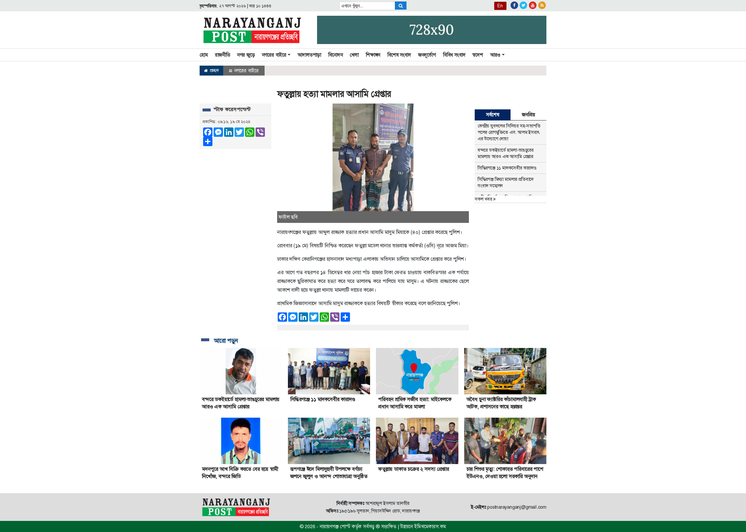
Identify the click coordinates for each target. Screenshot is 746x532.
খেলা (354, 55)
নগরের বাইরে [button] (274, 55)
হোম (204, 55)
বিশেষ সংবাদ (399, 55)
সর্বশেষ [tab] (492, 114)
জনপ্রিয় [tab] (528, 114)
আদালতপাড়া (309, 55)
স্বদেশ (477, 55)
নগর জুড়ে (246, 55)
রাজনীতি (222, 55)
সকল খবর (484, 199)
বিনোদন (335, 55)
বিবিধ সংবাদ (454, 55)
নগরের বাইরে (246, 70)
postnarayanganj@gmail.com (516, 507)
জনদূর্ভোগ (427, 55)
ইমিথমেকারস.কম (430, 526)
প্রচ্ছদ (214, 70)
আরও (495, 55)
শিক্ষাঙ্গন (373, 55)
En (500, 6)
